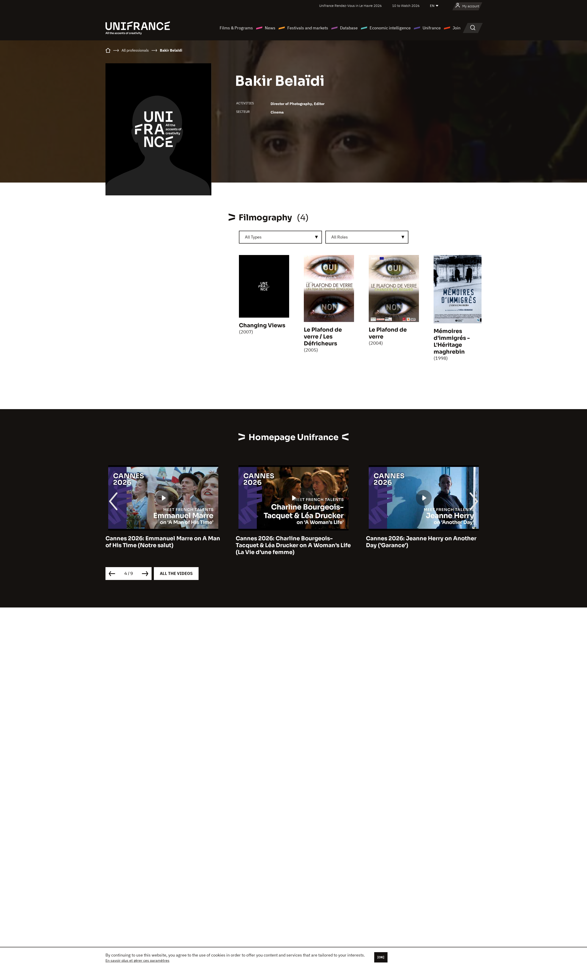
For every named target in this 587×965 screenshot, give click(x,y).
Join (456, 28)
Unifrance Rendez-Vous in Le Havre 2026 (350, 5)
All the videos (176, 573)
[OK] (380, 957)
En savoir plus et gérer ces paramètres (137, 960)
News (270, 28)
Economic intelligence (390, 28)
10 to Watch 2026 (406, 5)
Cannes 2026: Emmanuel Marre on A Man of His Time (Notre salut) (162, 542)
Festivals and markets (307, 28)
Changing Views (262, 325)
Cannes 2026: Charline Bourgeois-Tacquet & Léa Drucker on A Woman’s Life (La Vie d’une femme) (293, 545)
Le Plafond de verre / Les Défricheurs (323, 336)
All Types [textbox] (253, 237)
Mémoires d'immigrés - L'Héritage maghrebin (452, 341)
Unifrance (432, 28)
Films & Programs (236, 28)
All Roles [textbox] (339, 237)
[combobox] (280, 237)
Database (349, 28)
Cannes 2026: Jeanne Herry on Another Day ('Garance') (421, 542)
